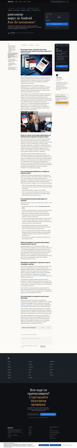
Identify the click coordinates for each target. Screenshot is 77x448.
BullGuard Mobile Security (35, 195)
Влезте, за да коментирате (43, 346)
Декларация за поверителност (55, 432)
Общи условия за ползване (54, 430)
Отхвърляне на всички (55, 445)
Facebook (9, 436)
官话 (29, 374)
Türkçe (30, 369)
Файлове (29, 1)
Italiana (9, 366)
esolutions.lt (16, 435)
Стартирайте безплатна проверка (48, 414)
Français (51, 364)
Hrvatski (51, 374)
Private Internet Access (46, 313)
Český (51, 372)
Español (9, 369)
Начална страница (11, 8)
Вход (68, 1)
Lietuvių (30, 361)
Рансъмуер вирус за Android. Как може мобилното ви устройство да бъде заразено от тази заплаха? (12, 48)
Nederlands (52, 361)
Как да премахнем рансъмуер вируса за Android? (12, 64)
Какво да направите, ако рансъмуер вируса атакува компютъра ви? (12, 68)
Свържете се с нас (53, 438)
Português (31, 366)
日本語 (9, 377)
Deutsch (30, 364)
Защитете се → (62, 66)
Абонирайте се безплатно (62, 102)
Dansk (51, 366)
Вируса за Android (46, 138)
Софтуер (24, 1)
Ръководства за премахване (21, 8)
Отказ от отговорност (53, 434)
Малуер (20, 1)
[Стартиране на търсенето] (51, 1)
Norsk (30, 372)
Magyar (9, 374)
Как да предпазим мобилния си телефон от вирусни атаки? (13, 60)
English (9, 361)
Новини (16, 1)
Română (30, 377)
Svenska (51, 369)
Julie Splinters (12, 32)
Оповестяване (52, 436)
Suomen (9, 372)
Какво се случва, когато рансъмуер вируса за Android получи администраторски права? (12, 55)
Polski (9, 364)
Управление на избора (67, 445)
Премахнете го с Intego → (57, 23)
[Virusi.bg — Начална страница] (10, 1)
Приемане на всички (44, 445)
